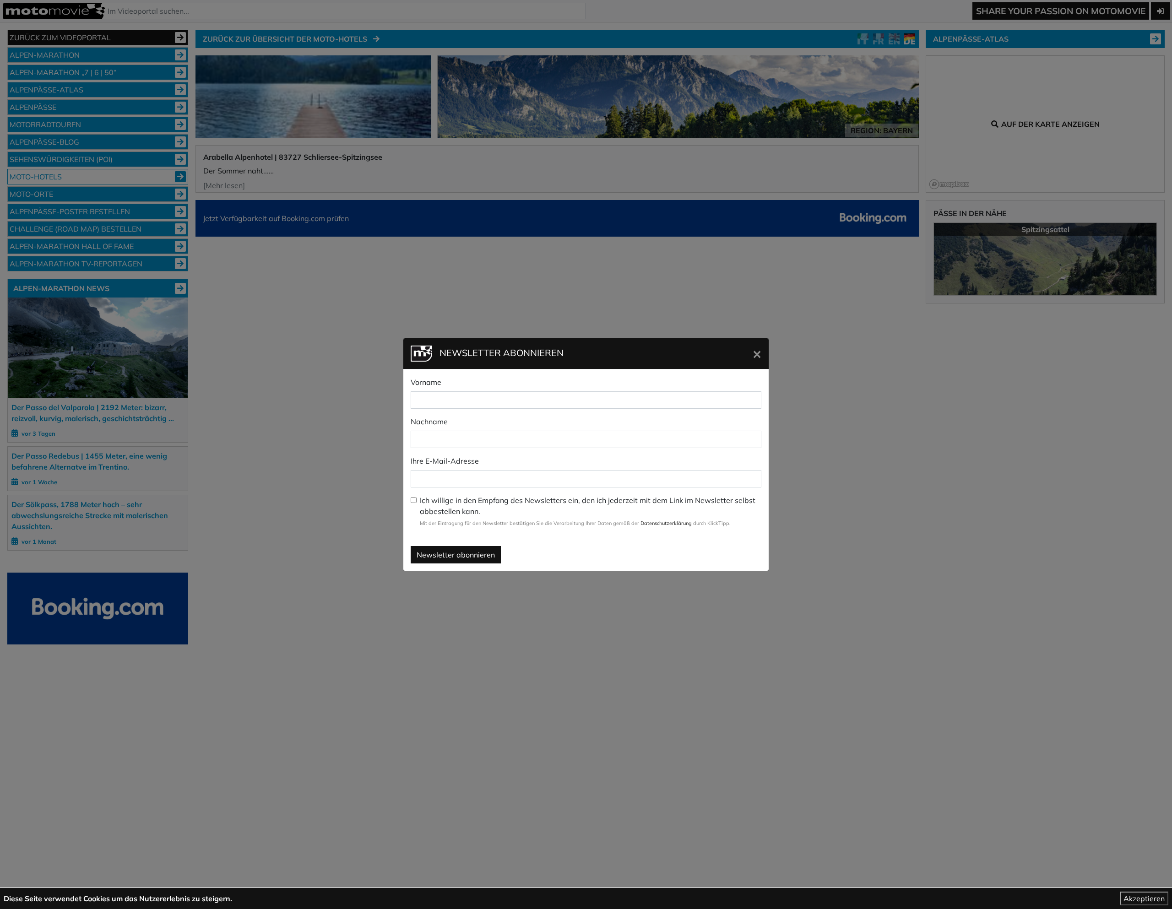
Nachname (429, 421)
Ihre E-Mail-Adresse (445, 460)
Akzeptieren (1144, 898)
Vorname (426, 382)
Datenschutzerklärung (666, 523)
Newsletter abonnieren (456, 554)
